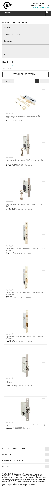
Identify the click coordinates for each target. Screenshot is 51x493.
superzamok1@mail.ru (39, 5)
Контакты (35, 7)
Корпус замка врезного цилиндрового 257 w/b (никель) (25, 425)
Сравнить (43, 100)
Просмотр (43, 91)
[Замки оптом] (8, 7)
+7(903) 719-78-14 (41, 3)
